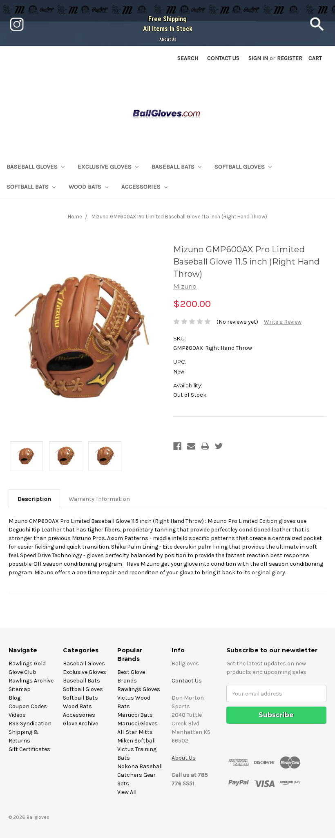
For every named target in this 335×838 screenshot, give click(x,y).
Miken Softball (136, 740)
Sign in (258, 58)
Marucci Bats (135, 714)
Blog (14, 697)
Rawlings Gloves (138, 689)
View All (126, 792)
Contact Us (187, 680)
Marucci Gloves (137, 723)
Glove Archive (80, 723)
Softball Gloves (240, 166)
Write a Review (283, 321)
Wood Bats (86, 186)
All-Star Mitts (135, 732)
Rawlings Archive (31, 680)
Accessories (141, 186)
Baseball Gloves (33, 166)
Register (289, 58)
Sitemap (20, 689)
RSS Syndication (30, 723)
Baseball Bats (174, 166)
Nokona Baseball (140, 766)
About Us (167, 39)
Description (34, 498)
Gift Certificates (29, 749)
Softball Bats (28, 186)
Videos (17, 714)
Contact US (223, 58)
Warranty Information (99, 498)
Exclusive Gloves (105, 166)
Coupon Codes (28, 706)
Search (187, 58)
